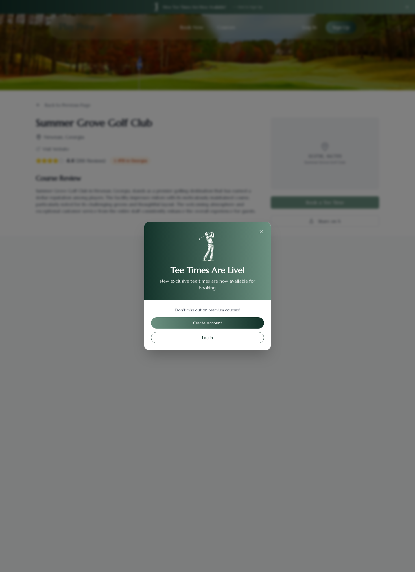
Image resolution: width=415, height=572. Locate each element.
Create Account (207, 322)
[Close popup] (261, 231)
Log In (207, 337)
